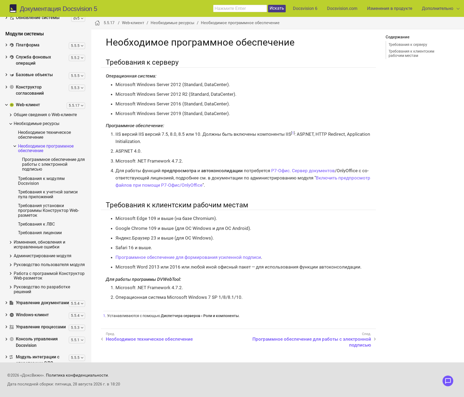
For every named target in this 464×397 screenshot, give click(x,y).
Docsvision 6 (305, 8)
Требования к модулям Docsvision (41, 181)
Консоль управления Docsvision (37, 342)
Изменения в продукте (389, 8)
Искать (277, 8)
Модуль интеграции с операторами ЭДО (37, 360)
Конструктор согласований (30, 90)
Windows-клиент (32, 315)
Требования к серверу (408, 44)
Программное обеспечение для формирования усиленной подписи (188, 257)
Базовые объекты (34, 74)
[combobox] (240, 8)
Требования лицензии (40, 233)
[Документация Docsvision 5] (15, 8)
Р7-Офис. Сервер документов (303, 170)
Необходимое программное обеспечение (46, 148)
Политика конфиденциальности (77, 375)
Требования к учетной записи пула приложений (48, 194)
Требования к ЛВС (36, 224)
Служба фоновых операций (33, 60)
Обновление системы (38, 17)
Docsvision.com (342, 8)
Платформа (27, 45)
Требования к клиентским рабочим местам (411, 53)
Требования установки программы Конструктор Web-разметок (48, 211)
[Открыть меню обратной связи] (448, 381)
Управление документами (42, 302)
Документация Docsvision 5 (58, 9)
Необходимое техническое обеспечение (44, 135)
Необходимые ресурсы (36, 124)
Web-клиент (28, 104)
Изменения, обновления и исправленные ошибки (39, 244)
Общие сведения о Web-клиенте (45, 115)
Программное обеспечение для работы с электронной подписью (53, 164)
